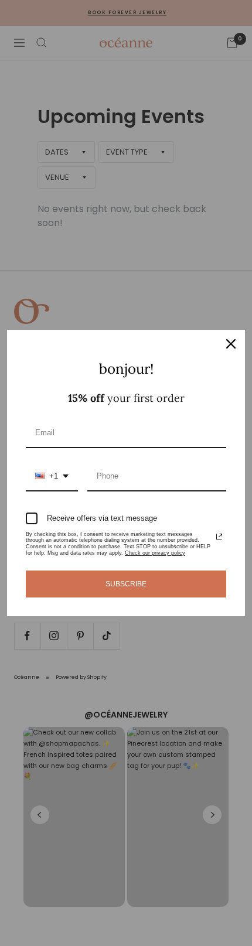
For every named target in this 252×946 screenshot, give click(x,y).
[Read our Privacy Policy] (219, 537)
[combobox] (52, 476)
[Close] (231, 344)
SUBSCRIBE (126, 584)
